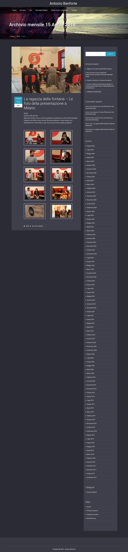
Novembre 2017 (91, 469)
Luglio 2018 (90, 439)
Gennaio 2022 (91, 300)
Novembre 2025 (91, 173)
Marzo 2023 (90, 269)
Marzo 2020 (90, 373)
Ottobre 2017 (91, 473)
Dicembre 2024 (91, 196)
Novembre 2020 (91, 346)
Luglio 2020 (90, 358)
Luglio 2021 (90, 315)
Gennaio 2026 (91, 165)
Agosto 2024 (91, 211)
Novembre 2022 (91, 277)
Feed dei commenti (92, 514)
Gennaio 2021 (91, 338)
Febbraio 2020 (91, 377)
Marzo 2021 (90, 331)
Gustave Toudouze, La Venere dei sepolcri (99, 80)
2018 (18, 36)
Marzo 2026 (90, 161)
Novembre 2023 (91, 246)
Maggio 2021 (91, 323)
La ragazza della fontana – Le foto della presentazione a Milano (48, 103)
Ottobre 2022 (91, 281)
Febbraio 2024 (91, 234)
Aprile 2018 (90, 450)
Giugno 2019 (90, 404)
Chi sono (23, 10)
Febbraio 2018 (91, 458)
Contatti (74, 10)
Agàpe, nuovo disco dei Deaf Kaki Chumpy (99, 69)
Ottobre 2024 (91, 203)
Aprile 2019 (90, 408)
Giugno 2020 (90, 362)
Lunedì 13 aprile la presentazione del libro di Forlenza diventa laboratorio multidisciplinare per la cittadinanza (100, 86)
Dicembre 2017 (91, 466)
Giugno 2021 (90, 319)
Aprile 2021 (90, 327)
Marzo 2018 (90, 454)
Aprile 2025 (90, 180)
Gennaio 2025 (91, 192)
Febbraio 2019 (91, 416)
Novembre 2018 (91, 423)
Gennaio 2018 (91, 462)
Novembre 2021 (91, 308)
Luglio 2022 (90, 288)
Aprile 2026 (90, 157)
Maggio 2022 (91, 296)
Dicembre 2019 (91, 385)
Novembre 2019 (91, 389)
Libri (30, 10)
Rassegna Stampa (42, 10)
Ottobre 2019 (91, 392)
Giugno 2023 (90, 261)
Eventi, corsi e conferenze (59, 10)
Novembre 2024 (91, 200)
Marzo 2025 (90, 184)
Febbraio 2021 (91, 335)
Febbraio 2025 (91, 188)
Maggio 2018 (91, 446)
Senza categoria (38, 226)
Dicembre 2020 (91, 342)
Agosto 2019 (91, 396)
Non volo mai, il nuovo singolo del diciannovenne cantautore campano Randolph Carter (99, 74)
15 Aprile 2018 (18, 100)
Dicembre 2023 (91, 242)
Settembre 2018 (92, 431)
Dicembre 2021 (91, 304)
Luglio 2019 (90, 400)
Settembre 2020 (92, 350)
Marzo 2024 (90, 230)
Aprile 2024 (90, 227)
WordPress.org (91, 518)
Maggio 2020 (91, 365)
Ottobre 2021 (91, 311)
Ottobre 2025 (91, 177)
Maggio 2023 (91, 265)
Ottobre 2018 (91, 427)
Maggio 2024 (91, 223)
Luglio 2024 (90, 215)
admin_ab (28, 226)
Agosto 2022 (91, 284)
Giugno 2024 (90, 219)
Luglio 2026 (90, 150)
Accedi (89, 507)
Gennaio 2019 (91, 419)
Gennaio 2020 (91, 381)
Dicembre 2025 (91, 169)
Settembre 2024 (92, 207)
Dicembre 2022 (91, 273)
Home (14, 10)
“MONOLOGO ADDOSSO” (94, 92)
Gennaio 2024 (91, 238)
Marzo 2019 (90, 412)
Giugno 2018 (90, 442)
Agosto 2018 (91, 435)
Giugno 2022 (90, 292)
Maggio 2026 (91, 153)
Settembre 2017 (92, 477)
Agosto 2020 (91, 354)
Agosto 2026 (91, 146)
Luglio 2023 (90, 257)
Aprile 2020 (90, 369)
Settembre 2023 (92, 254)
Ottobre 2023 (91, 250)
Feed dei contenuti (92, 510)
